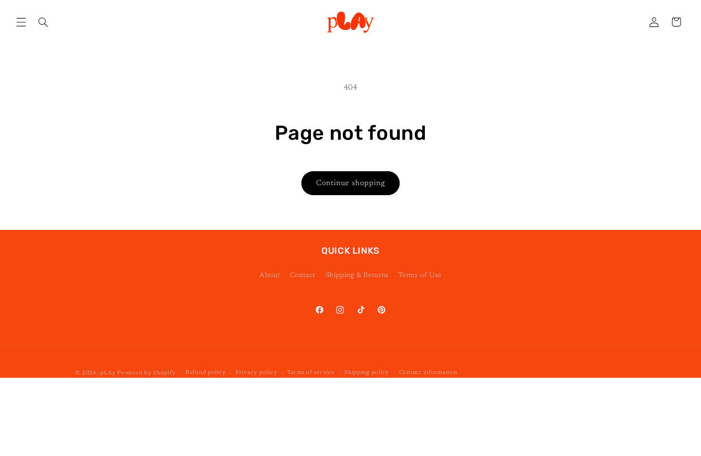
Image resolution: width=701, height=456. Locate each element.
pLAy (107, 373)
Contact (303, 275)
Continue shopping (350, 183)
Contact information (428, 372)
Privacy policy (256, 372)
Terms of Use (420, 275)
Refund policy (206, 372)
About (269, 275)
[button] (21, 22)
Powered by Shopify (146, 373)
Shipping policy (366, 372)
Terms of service (311, 372)
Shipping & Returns (357, 275)
